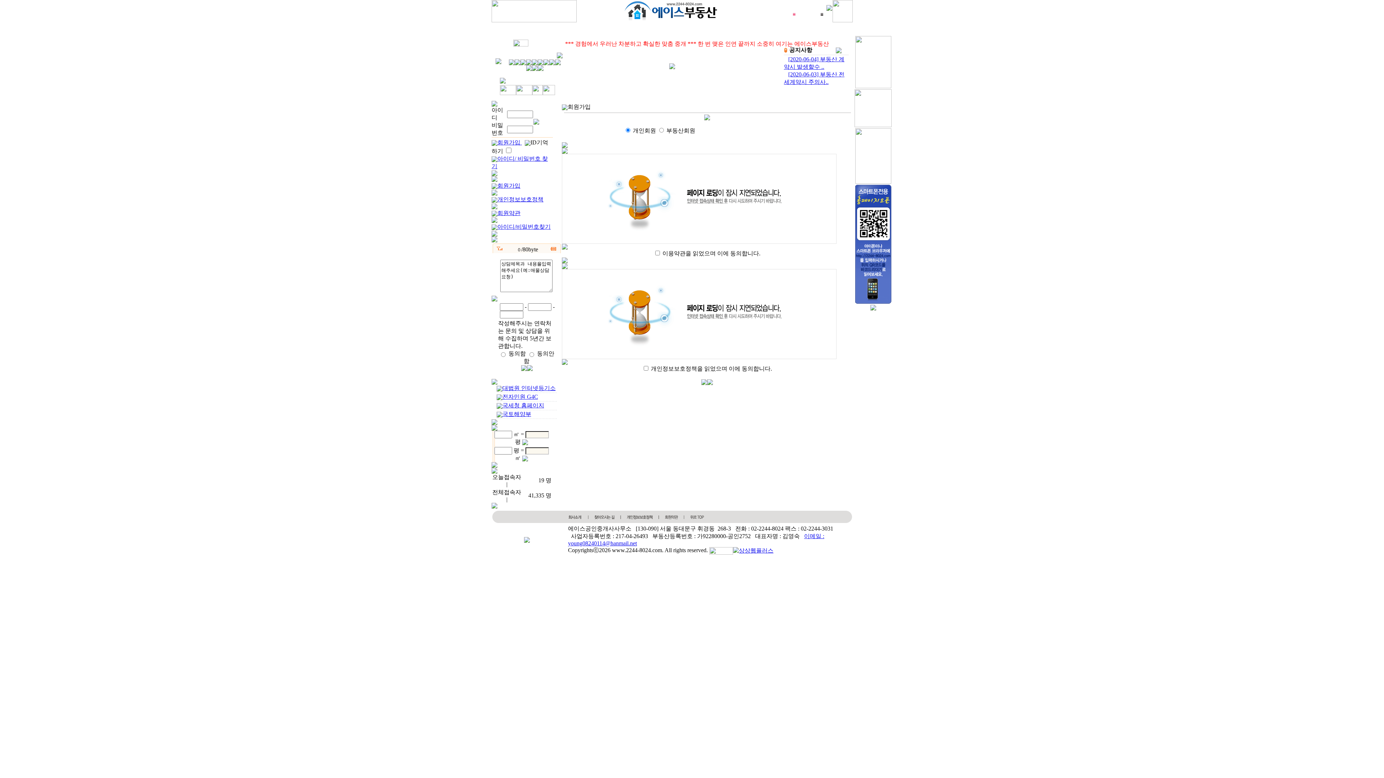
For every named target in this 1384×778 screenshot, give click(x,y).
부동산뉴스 (647, 29)
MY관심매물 (544, 29)
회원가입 (509, 142)
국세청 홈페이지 (523, 405)
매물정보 (596, 29)
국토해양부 (516, 414)
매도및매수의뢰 (707, 29)
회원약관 (508, 213)
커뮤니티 (765, 29)
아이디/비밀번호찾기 (524, 227)
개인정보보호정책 (520, 199)
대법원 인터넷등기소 (529, 388)
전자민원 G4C (520, 397)
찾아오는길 (815, 29)
